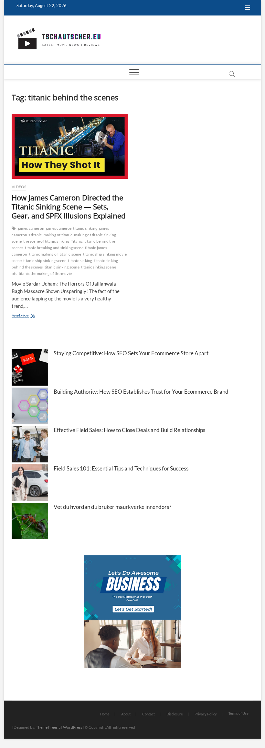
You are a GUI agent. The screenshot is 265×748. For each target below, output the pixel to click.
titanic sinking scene (62, 267)
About (126, 714)
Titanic (77, 241)
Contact (148, 714)
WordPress (72, 727)
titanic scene (70, 254)
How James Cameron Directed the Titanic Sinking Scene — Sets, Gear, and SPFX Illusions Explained (68, 206)
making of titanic (58, 234)
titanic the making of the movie (45, 273)
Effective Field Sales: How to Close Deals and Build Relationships (129, 430)
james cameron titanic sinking (71, 228)
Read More (28, 316)
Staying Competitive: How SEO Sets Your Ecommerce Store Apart (131, 353)
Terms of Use (238, 713)
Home (105, 714)
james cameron (31, 228)
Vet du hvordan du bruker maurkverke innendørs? (112, 506)
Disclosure (174, 714)
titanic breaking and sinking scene (54, 247)
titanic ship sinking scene (44, 260)
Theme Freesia (48, 727)
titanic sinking (80, 260)
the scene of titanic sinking (46, 241)
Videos (19, 186)
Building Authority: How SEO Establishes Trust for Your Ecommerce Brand (141, 391)
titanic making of (43, 254)
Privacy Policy (206, 714)
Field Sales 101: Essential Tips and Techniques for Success (121, 468)
